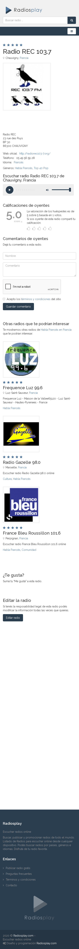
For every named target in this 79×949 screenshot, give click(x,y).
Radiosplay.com (23, 935)
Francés (18, 162)
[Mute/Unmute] (47, 190)
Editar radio (13, 617)
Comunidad (29, 549)
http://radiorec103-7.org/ (34, 153)
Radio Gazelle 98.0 (21, 462)
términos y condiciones (35, 299)
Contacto (11, 885)
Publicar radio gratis (18, 868)
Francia (24, 57)
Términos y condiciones (21, 879)
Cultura (7, 478)
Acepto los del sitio (34, 299)
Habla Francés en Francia (56, 329)
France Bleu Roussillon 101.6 (32, 533)
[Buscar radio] (71, 20)
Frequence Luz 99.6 (23, 387)
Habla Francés (23, 168)
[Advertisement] (22, 119)
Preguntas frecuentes (19, 873)
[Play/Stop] (9, 190)
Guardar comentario (18, 306)
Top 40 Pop (41, 168)
